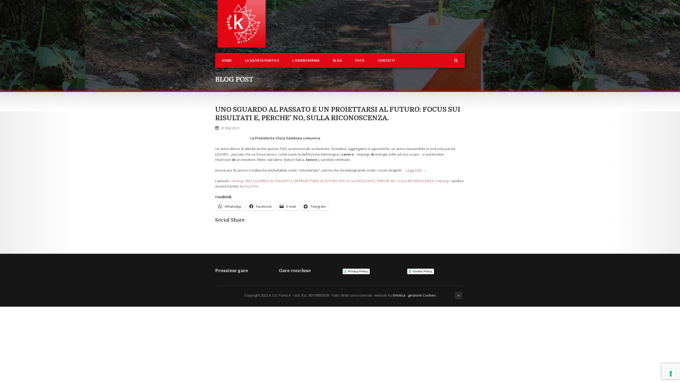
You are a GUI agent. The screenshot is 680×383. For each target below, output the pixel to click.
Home (227, 60)
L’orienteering (306, 60)
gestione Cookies (422, 295)
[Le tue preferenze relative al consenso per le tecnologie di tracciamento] (671, 374)
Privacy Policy (358, 271)
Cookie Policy (422, 271)
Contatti (386, 60)
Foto (359, 60)
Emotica (399, 295)
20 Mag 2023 (229, 128)
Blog (337, 60)
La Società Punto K (262, 60)
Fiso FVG (251, 186)
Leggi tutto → (416, 170)
